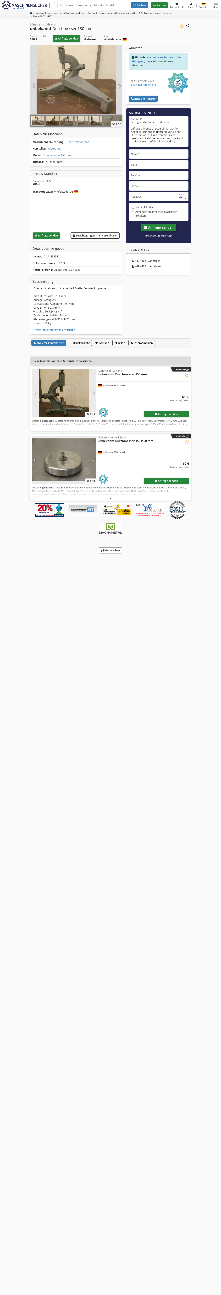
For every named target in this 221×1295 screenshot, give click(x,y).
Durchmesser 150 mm (57, 155)
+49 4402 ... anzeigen (147, 261)
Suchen (141, 5)
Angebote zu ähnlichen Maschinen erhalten (156, 213)
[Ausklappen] (110, 428)
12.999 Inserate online (142, 84)
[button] (216, 5)
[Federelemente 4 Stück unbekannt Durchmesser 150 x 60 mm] (64, 460)
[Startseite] (31, 13)
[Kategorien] (52, 5)
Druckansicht (81, 343)
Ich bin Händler (144, 207)
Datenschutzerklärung (158, 236)
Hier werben (112, 550)
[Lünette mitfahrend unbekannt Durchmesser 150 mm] (64, 393)
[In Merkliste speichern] (182, 26)
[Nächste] (119, 86)
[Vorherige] (33, 86)
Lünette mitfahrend (77, 142)
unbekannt (54, 148)
